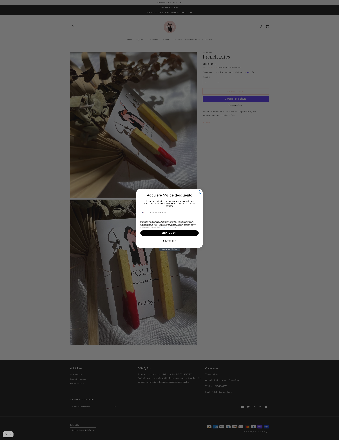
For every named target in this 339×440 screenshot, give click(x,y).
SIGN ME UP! (170, 233)
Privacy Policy (166, 227)
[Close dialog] (199, 192)
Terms (173, 227)
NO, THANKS (169, 241)
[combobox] (144, 212)
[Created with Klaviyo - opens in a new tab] (169, 249)
